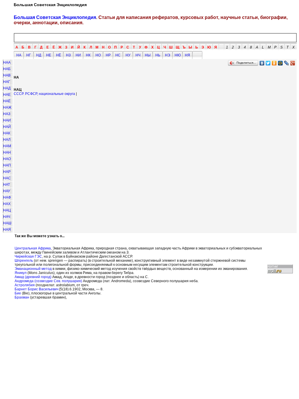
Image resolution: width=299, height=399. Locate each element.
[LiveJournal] (287, 63)
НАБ (7, 69)
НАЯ (7, 230)
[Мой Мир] (280, 63)
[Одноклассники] (274, 63)
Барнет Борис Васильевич (36, 289)
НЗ (68, 55)
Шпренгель (24, 261)
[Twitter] (268, 63)
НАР (7, 172)
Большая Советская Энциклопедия (55, 17)
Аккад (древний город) (33, 277)
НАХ (7, 204)
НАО (7, 159)
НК (88, 55)
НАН (7, 152)
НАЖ (7, 107)
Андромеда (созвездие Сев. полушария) (48, 281)
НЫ (148, 55)
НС (118, 55)
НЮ (178, 55)
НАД (7, 88)
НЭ (167, 55)
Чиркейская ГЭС (28, 256)
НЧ (137, 55)
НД (38, 55)
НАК (6, 133)
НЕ (48, 55)
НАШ (7, 223)
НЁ (58, 55)
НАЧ (6, 217)
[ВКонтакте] (262, 63)
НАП (7, 165)
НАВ (7, 75)
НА (18, 55)
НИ (78, 55)
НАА (7, 62)
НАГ (6, 82)
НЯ (187, 55)
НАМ (7, 146)
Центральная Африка (33, 248)
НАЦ (7, 210)
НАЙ (7, 127)
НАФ (7, 197)
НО (98, 55)
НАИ (7, 120)
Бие (18, 293)
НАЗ (6, 114)
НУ (128, 55)
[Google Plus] (293, 63)
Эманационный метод (33, 269)
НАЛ (7, 140)
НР (108, 55)
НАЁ (7, 101)
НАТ (6, 185)
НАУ (6, 191)
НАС (7, 178)
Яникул (21, 273)
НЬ (157, 55)
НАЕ (7, 95)
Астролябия (25, 285)
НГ (28, 55)
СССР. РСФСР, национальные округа (44, 94)
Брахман (22, 297)
